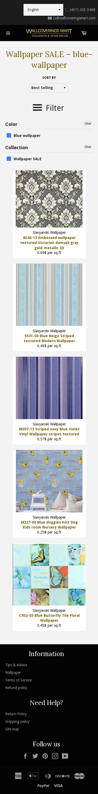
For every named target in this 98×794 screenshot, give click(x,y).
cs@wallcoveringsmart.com (71, 18)
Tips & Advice (16, 665)
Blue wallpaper (27, 136)
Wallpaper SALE (28, 159)
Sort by (49, 78)
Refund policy (16, 688)
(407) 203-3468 (79, 10)
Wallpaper (13, 672)
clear (87, 123)
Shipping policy (17, 721)
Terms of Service (18, 680)
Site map (12, 729)
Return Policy (16, 714)
